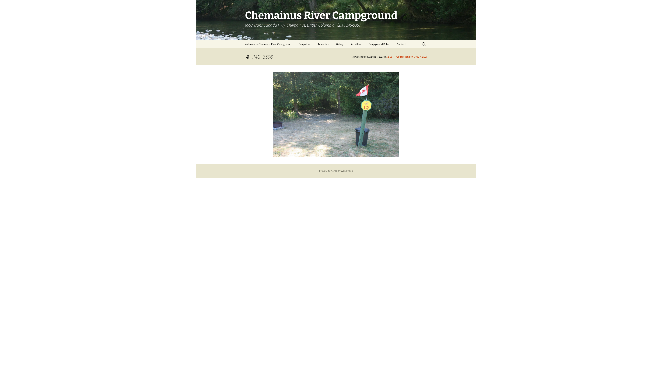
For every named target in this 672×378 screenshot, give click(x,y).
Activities (356, 44)
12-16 (389, 56)
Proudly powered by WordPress (336, 170)
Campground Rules (379, 44)
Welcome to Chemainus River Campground (268, 44)
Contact (401, 44)
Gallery (340, 44)
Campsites (304, 44)
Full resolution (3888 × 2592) (412, 56)
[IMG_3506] (336, 114)
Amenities (323, 44)
